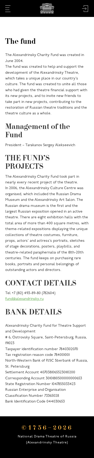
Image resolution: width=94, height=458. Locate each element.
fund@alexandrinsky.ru (24, 299)
